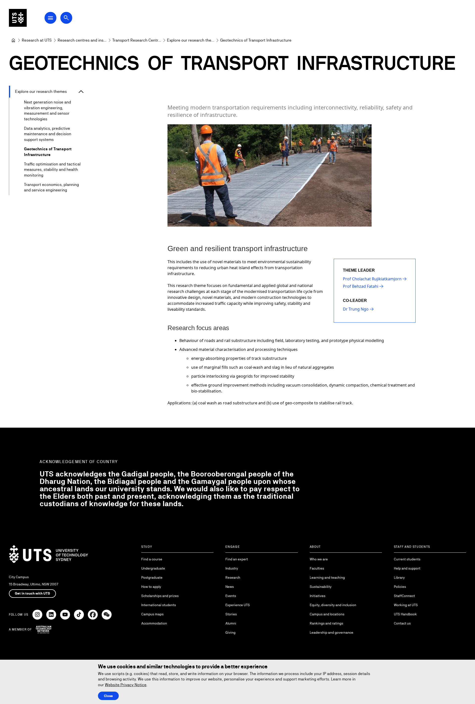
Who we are (319, 559)
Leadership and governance (331, 632)
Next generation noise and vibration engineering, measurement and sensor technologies (47, 110)
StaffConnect (404, 596)
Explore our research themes (41, 91)
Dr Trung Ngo (356, 309)
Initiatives (317, 596)
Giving (230, 632)
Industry (231, 568)
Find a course (151, 559)
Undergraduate (153, 568)
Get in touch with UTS (32, 593)
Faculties (317, 568)
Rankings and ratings (326, 623)
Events (230, 596)
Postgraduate (152, 577)
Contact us (402, 623)
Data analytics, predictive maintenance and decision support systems (47, 134)
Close (108, 696)
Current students (407, 559)
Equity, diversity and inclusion (333, 605)
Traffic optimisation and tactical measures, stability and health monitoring (52, 170)
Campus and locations (327, 614)
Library (399, 577)
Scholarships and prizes (160, 596)
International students (158, 605)
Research (232, 577)
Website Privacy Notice (125, 684)
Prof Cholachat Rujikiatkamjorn (372, 279)
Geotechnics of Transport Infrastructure (47, 152)
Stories (231, 614)
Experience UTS (237, 605)
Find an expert (236, 559)
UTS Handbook (405, 614)
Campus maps (152, 614)
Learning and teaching (327, 577)
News (229, 587)
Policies (400, 587)
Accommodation (154, 623)
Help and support (407, 568)
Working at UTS (406, 605)
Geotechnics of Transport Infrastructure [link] (255, 40)
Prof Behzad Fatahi (360, 286)
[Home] (13, 40)
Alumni (230, 623)
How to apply (151, 587)
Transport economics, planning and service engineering (51, 187)
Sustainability (321, 587)
